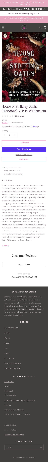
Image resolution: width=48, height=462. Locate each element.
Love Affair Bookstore (23, 457)
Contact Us (9, 358)
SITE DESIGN (32, 457)
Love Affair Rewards (12, 363)
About (7, 353)
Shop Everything (11, 328)
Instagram (9, 381)
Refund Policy (10, 425)
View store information (13, 174)
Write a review (24, 265)
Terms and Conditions (14, 434)
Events (7, 343)
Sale (6, 348)
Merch (7, 338)
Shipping (4, 122)
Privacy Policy (10, 430)
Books (7, 333)
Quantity (5, 131)
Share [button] (6, 246)
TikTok (6, 386)
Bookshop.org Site (12, 368)
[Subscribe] (41, 447)
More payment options (24, 155)
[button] (2, 27)
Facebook (8, 391)
